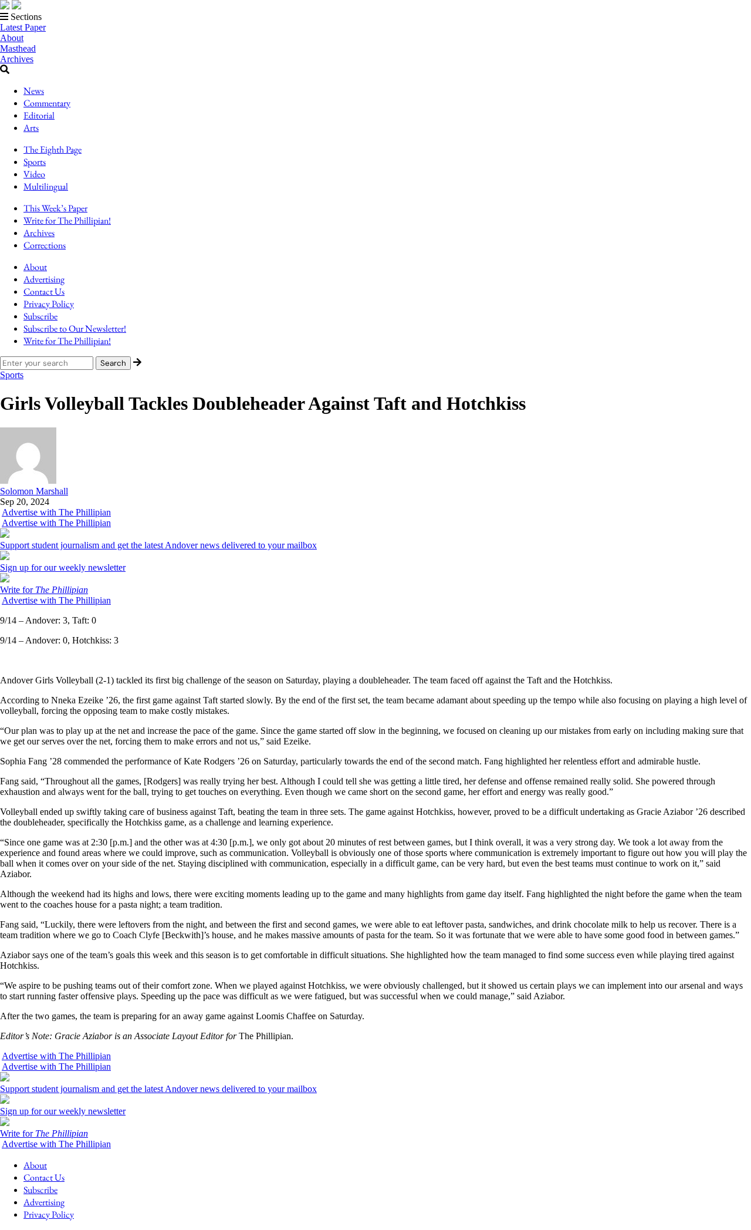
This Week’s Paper (55, 208)
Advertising (44, 279)
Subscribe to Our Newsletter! (74, 328)
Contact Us (44, 291)
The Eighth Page (52, 149)
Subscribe (40, 316)
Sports (34, 162)
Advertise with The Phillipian (56, 512)
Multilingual (45, 186)
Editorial (39, 115)
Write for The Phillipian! (67, 220)
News (33, 91)
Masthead (18, 48)
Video (34, 174)
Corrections (44, 245)
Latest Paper (23, 27)
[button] (375, 17)
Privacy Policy (48, 304)
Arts (31, 128)
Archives (16, 59)
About (11, 38)
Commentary (46, 103)
